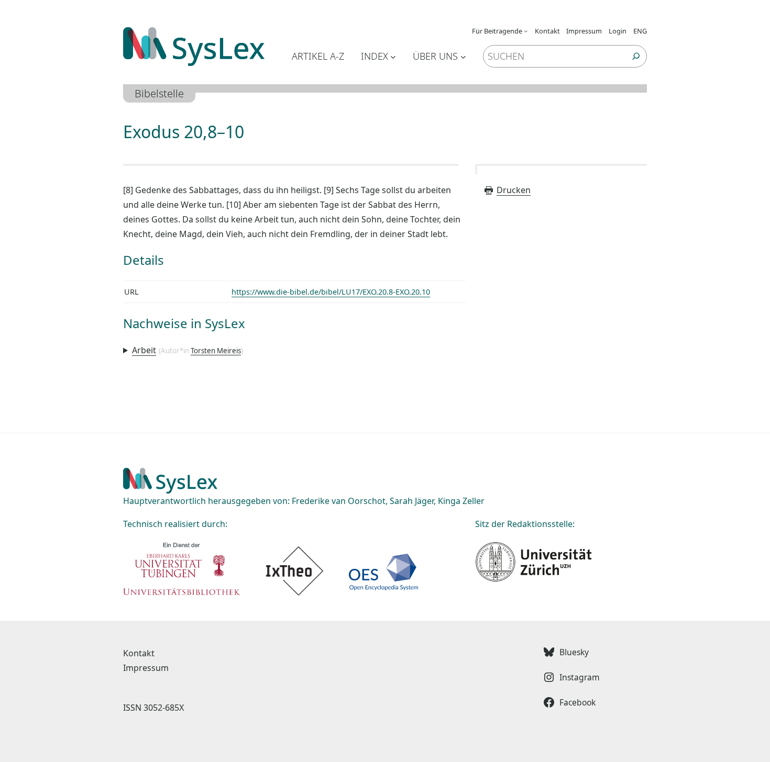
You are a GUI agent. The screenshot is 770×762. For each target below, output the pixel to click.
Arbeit (144, 350)
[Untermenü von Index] (393, 56)
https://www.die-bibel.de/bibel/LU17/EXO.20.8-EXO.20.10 (331, 292)
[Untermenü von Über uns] (463, 56)
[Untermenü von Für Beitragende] (526, 31)
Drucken (514, 190)
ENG (640, 31)
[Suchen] (636, 56)
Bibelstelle (159, 93)
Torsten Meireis (216, 350)
